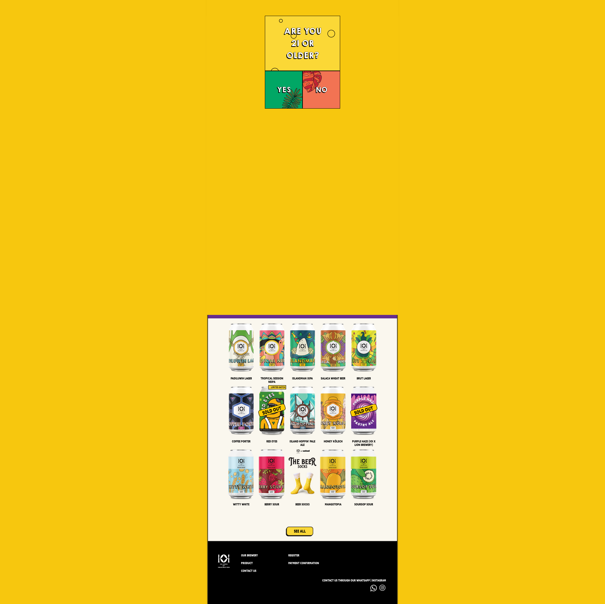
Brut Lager (364, 378)
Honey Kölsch (333, 441)
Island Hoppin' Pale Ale (302, 443)
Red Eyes (271, 441)
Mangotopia (333, 504)
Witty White (241, 504)
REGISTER (293, 555)
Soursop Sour (363, 504)
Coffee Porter (241, 441)
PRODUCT (247, 563)
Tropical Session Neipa (272, 380)
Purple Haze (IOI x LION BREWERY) (363, 443)
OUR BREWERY (249, 555)
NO (321, 90)
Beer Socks (302, 504)
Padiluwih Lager (241, 378)
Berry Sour (272, 504)
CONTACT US (248, 571)
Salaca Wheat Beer (333, 378)
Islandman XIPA (302, 378)
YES (284, 90)
